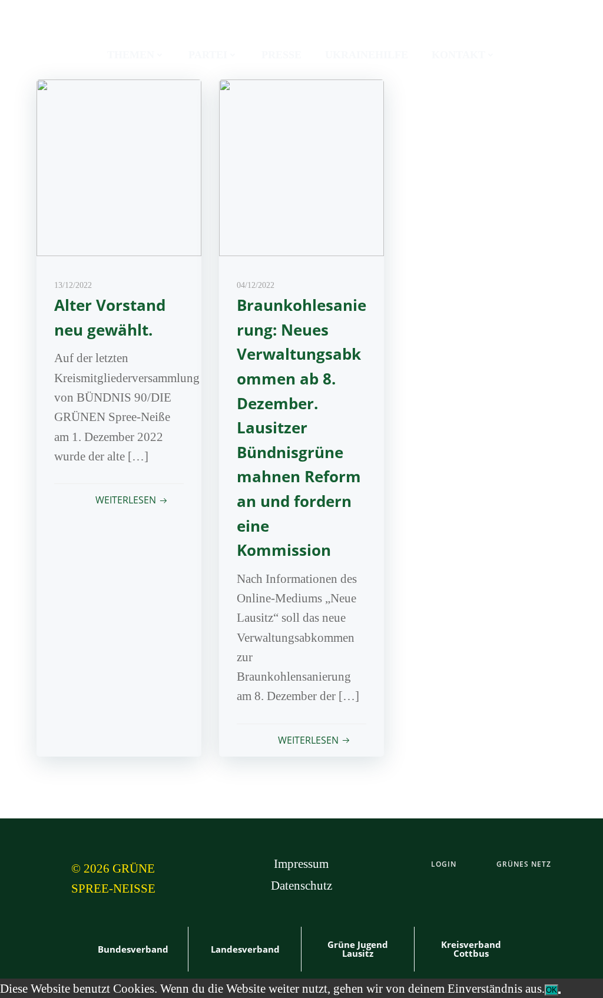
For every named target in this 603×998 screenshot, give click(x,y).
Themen (130, 55)
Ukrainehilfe (366, 55)
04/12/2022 (255, 285)
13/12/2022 (73, 285)
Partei (207, 55)
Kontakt (458, 55)
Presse (281, 55)
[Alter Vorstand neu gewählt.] (119, 166)
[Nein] (559, 993)
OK (551, 990)
